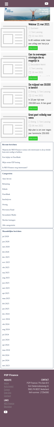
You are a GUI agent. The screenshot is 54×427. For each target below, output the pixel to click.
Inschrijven (6, 199)
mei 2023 (6, 365)
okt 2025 (5, 267)
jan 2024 (5, 360)
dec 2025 (6, 257)
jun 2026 (5, 241)
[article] (27, 36)
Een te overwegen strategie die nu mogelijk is (37, 57)
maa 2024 (6, 350)
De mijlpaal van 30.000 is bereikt (40, 86)
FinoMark (6, 194)
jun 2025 (5, 283)
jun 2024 (5, 340)
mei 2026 (6, 247)
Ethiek (4, 189)
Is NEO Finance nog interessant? (15, 167)
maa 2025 (6, 298)
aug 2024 (6, 329)
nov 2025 (6, 262)
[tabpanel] (36, 11)
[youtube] (46, 3)
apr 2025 (5, 293)
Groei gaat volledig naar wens (40, 116)
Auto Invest (6, 179)
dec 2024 (6, 314)
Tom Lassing (36, 32)
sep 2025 (5, 272)
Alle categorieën (8, 225)
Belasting (6, 184)
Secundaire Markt (38, 64)
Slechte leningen (8, 220)
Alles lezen (33, 48)
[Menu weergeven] (6, 3)
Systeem (34, 28)
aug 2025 (6, 278)
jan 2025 (5, 309)
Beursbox (8, 406)
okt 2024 (5, 324)
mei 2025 (6, 288)
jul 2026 (5, 236)
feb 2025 (5, 303)
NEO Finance (9, 403)
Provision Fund (8, 210)
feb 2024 (5, 355)
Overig (33, 91)
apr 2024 (5, 345)
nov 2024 (6, 319)
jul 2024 (5, 334)
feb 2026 (5, 252)
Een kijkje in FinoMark (11, 157)
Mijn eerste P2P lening (11, 162)
